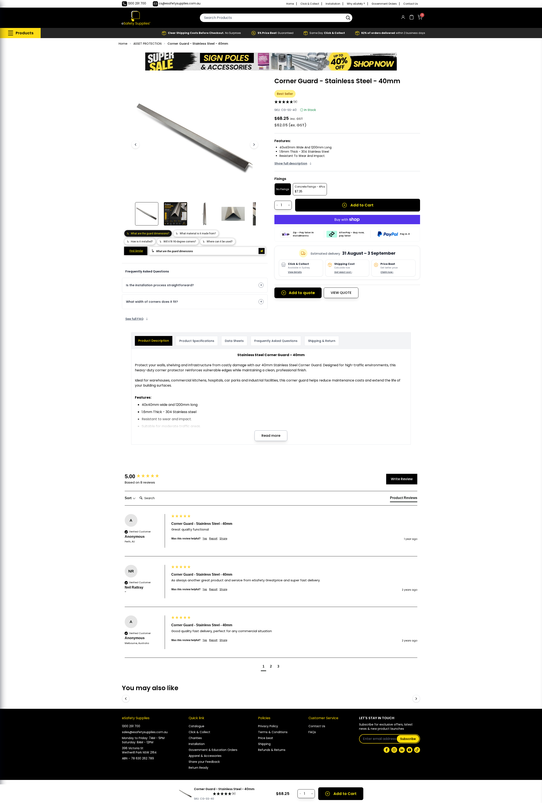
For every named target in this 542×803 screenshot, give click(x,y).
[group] (147, 476)
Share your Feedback (204, 762)
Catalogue (196, 726)
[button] (348, 17)
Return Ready (198, 768)
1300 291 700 (131, 726)
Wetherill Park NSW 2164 (139, 752)
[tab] (403, 499)
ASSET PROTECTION (147, 43)
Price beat (265, 738)
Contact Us (410, 4)
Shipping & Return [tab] (321, 341)
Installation (333, 4)
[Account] (403, 18)
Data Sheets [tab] (234, 341)
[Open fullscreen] (249, 83)
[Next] (254, 144)
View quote (341, 292)
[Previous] (135, 144)
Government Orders (384, 4)
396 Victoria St (132, 748)
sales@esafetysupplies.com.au (145, 732)
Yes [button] (205, 538)
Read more (270, 435)
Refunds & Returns (271, 750)
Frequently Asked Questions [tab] (275, 341)
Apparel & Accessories (205, 756)
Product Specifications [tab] (196, 341)
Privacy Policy (268, 726)
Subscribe (408, 739)
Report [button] (213, 538)
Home (290, 4)
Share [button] (223, 538)
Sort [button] (128, 498)
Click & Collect (309, 4)
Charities (195, 738)
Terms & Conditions (273, 732)
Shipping (264, 744)
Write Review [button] (402, 479)
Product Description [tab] (153, 341)
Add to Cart (361, 205)
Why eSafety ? (356, 4)
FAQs (312, 732)
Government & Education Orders (213, 750)
